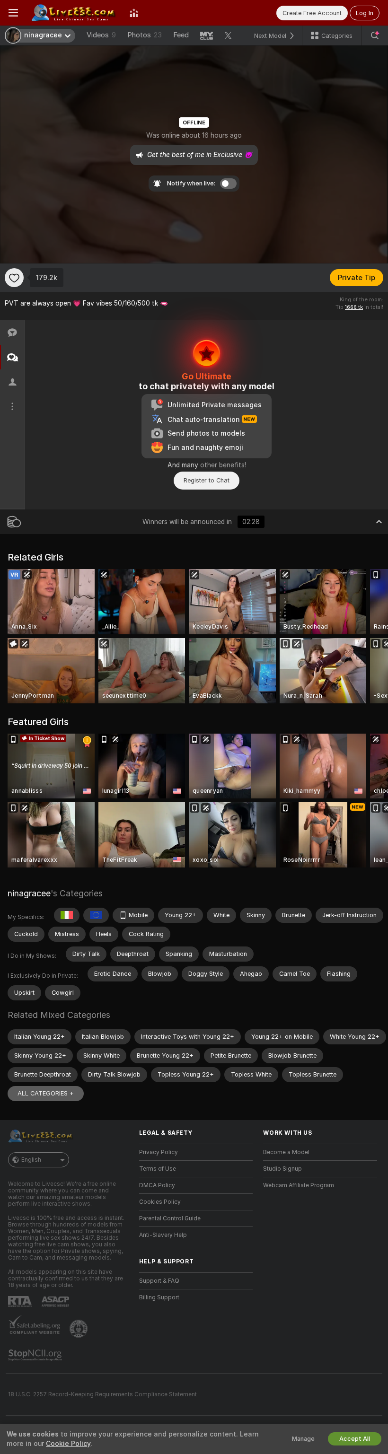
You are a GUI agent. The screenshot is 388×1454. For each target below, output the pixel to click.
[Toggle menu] (13, 13)
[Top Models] (134, 13)
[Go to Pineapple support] (79, 1329)
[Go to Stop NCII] (36, 1355)
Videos (101, 35)
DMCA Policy (157, 1185)
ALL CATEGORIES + (46, 1093)
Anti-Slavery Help (163, 1235)
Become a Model (286, 1152)
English (31, 1159)
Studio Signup (282, 1168)
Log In (364, 13)
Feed (181, 35)
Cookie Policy (68, 1443)
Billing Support (159, 1297)
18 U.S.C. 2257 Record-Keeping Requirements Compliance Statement (102, 1394)
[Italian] (66, 915)
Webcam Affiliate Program (298, 1185)
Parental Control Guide (170, 1218)
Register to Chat (206, 480)
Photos (144, 35)
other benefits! (223, 465)
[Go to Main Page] (73, 13)
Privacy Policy (158, 1152)
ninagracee (29, 893)
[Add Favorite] (14, 277)
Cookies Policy (160, 1202)
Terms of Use (157, 1168)
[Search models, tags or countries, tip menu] (375, 35)
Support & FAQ (159, 1281)
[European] (96, 915)
